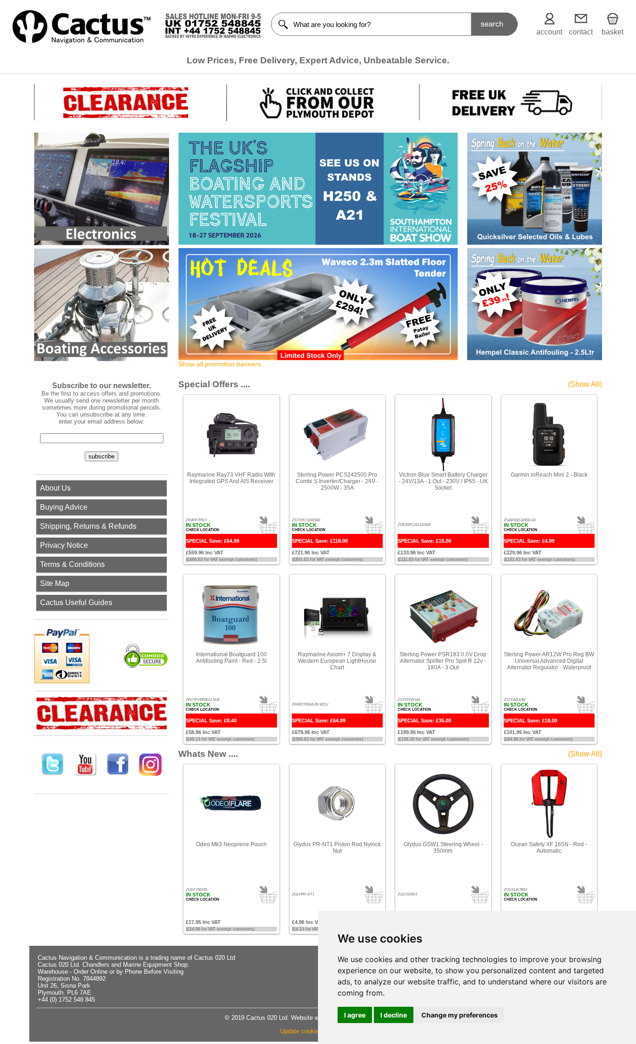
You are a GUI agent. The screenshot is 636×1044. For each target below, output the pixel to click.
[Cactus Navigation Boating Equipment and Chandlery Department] (101, 305)
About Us (55, 488)
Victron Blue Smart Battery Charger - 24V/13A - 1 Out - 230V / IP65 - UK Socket (443, 481)
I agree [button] (354, 1015)
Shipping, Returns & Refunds (88, 526)
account (549, 32)
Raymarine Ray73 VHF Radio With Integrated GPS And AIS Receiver (231, 478)
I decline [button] (393, 1015)
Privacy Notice (64, 545)
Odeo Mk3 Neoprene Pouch (231, 844)
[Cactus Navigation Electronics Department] (101, 189)
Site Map (54, 583)
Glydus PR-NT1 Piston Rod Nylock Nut (337, 847)
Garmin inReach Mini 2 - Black (549, 474)
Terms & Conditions (72, 564)
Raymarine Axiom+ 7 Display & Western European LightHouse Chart (337, 661)
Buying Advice (64, 507)
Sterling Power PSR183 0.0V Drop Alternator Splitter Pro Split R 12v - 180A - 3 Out (443, 661)
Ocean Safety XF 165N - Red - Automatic (549, 847)
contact (581, 32)
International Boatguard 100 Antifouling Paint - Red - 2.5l (231, 657)
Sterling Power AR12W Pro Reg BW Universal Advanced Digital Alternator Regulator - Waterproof (549, 661)
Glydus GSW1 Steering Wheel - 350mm (443, 847)
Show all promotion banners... (222, 364)
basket (612, 32)
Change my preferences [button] (459, 1015)
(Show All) (585, 384)
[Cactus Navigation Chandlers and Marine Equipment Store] (81, 41)
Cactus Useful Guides (76, 602)
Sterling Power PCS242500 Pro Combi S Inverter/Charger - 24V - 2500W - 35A (337, 481)
